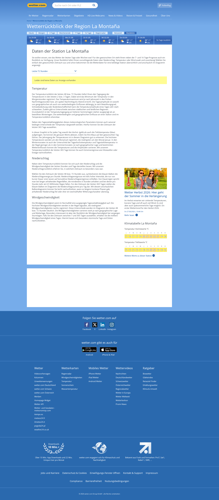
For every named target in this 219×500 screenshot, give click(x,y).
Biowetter (147, 373)
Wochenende (64, 33)
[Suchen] (93, 5)
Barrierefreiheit (94, 481)
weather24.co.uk (41, 429)
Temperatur (66, 381)
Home (29, 21)
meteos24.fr (39, 418)
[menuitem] (33, 15)
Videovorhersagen (42, 373)
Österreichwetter (123, 385)
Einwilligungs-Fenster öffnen (105, 472)
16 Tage (88, 33)
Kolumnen (38, 377)
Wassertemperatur (69, 389)
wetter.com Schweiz (43, 389)
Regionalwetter (122, 389)
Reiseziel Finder (149, 381)
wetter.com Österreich (44, 392)
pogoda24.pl (39, 425)
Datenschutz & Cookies (74, 472)
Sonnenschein (67, 385)
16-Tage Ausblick (163, 40)
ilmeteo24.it (39, 422)
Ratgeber (148, 368)
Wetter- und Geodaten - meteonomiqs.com (44, 409)
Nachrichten (121, 373)
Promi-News (121, 404)
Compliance (76, 481)
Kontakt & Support (133, 472)
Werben (37, 396)
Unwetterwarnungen (43, 381)
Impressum (152, 472)
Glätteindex (148, 377)
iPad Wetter (94, 377)
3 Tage (52, 33)
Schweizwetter (122, 381)
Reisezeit (118, 33)
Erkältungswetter (150, 385)
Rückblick (130, 33)
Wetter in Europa (123, 392)
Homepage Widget (42, 400)
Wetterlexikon (122, 400)
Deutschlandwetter (124, 377)
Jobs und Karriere (50, 472)
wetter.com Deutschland (45, 385)
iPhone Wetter (95, 373)
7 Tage (77, 33)
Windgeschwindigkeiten (71, 377)
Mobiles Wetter (98, 368)
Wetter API (39, 404)
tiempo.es (38, 414)
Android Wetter (95, 381)
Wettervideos (124, 368)
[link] (33, 15)
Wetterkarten (70, 368)
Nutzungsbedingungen (117, 481)
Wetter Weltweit (123, 396)
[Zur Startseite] (37, 5)
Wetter (38, 368)
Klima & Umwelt (150, 389)
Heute (31, 33)
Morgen (41, 33)
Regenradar (101, 33)
